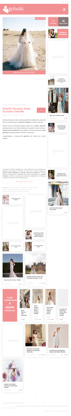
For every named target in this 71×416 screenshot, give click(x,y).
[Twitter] (63, 1)
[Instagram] (65, 1)
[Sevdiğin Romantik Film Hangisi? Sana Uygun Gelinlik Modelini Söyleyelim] (28, 234)
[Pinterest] (67, 1)
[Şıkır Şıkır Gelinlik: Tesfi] (58, 104)
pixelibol (14, 408)
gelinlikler (51, 406)
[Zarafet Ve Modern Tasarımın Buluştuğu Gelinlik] (13, 376)
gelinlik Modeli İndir (24, 181)
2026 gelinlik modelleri (40, 406)
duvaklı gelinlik (26, 189)
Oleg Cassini (53, 354)
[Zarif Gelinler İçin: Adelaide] (25, 305)
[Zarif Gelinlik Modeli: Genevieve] (58, 198)
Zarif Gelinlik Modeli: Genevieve (56, 208)
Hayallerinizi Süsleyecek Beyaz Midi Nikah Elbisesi (58, 351)
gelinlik (17, 187)
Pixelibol (59, 411)
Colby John (52, 212)
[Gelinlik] (35, 9)
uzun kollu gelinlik (23, 191)
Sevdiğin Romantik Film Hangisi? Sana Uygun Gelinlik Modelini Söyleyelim (38, 234)
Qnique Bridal (7, 390)
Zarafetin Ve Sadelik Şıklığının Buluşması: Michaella (33, 350)
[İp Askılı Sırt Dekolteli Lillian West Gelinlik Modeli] (63, 305)
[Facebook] (61, 1)
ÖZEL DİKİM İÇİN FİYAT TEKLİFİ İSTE (24, 72)
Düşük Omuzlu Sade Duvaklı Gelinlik (16, 110)
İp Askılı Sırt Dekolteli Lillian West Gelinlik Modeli (63, 312)
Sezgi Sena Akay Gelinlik (16, 199)
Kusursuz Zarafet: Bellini (38, 246)
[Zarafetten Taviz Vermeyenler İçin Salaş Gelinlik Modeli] (51, 174)
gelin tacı (11, 187)
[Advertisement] (24, 90)
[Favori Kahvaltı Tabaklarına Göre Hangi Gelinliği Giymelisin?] (51, 127)
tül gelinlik (24, 187)
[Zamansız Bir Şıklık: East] (6, 247)
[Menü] (63, 9)
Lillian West (62, 318)
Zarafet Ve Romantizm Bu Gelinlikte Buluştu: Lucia (35, 277)
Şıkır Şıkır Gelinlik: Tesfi (57, 115)
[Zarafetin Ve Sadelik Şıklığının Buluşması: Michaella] (35, 340)
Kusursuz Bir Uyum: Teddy (12, 280)
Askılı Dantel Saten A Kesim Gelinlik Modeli (36, 309)
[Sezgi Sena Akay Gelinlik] (6, 200)
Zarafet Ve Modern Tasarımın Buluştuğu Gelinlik (10, 385)
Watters (23, 318)
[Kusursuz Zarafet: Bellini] (28, 247)
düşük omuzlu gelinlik (9, 191)
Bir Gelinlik (16, 115)
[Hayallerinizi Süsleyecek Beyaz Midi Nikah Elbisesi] (58, 340)
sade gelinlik (17, 189)
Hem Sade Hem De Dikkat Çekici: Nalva (50, 310)
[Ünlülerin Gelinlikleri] (52, 33)
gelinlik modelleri (26, 406)
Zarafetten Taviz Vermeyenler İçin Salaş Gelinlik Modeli (61, 174)
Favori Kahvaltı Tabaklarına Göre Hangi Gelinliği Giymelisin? (61, 127)
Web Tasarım (7, 408)
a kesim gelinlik (33, 187)
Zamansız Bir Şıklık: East (16, 246)
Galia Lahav (7, 284)
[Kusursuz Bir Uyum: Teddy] (13, 270)
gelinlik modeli (7, 189)
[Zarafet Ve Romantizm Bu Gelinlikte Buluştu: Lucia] (35, 270)
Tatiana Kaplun (53, 118)
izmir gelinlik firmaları (61, 406)
